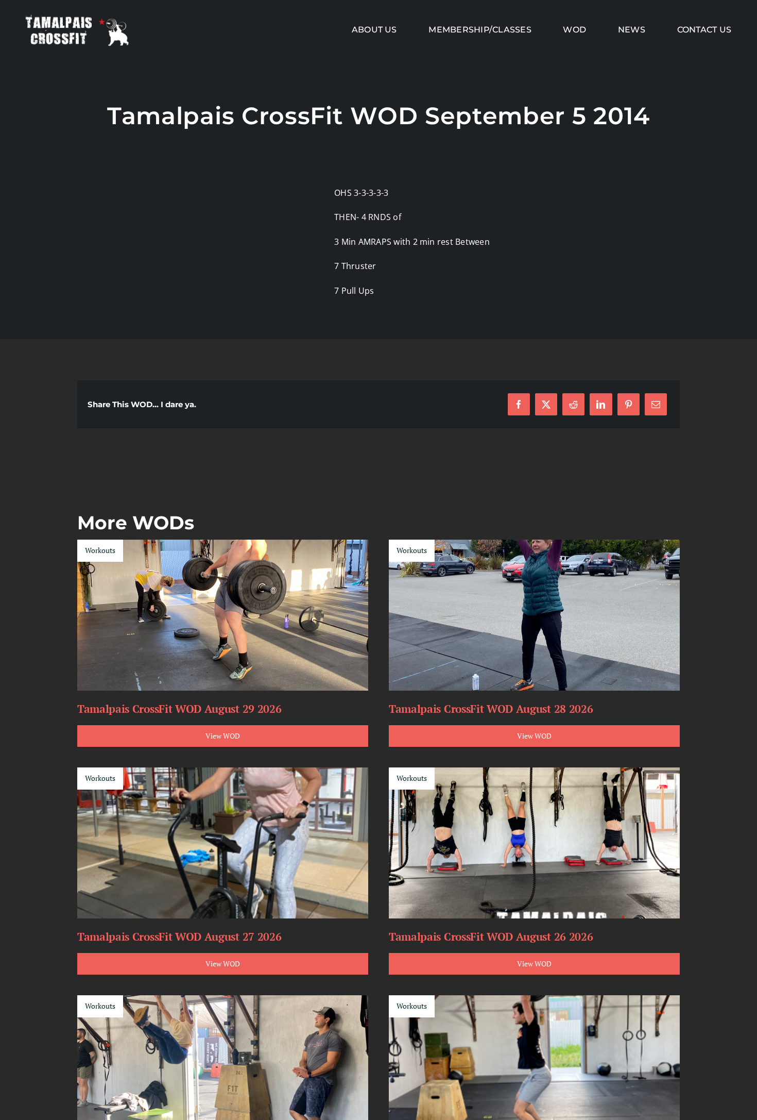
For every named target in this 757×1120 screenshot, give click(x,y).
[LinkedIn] (600, 404)
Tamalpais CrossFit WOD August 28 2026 (491, 708)
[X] (546, 404)
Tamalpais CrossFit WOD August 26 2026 (491, 936)
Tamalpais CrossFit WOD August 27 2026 (179, 936)
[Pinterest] (628, 404)
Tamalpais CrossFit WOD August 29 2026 (179, 708)
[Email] (655, 404)
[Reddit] (573, 404)
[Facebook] (518, 404)
